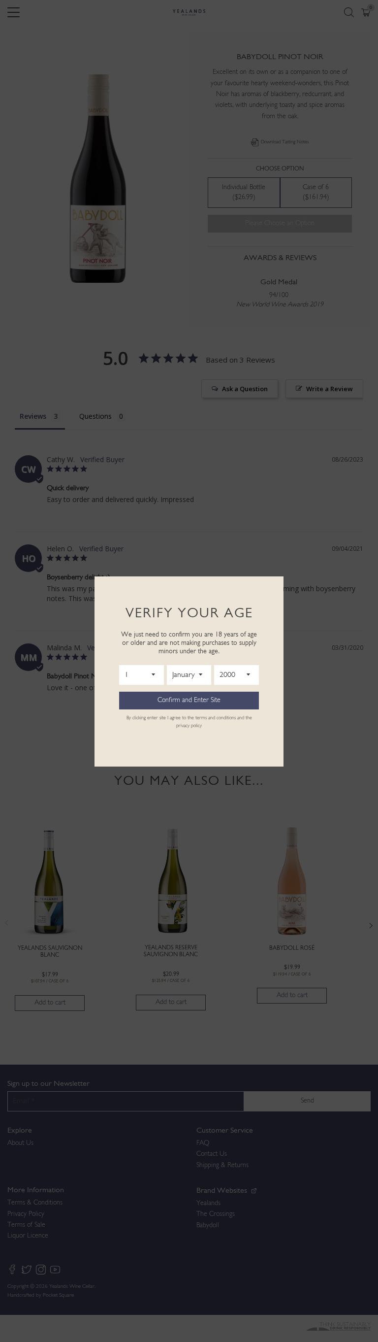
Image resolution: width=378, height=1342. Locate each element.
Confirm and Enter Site (189, 700)
